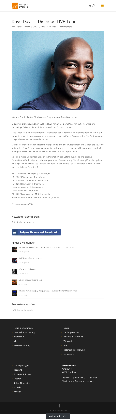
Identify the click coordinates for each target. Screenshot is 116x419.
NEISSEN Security (22, 345)
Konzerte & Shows (22, 374)
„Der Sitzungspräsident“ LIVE (30, 280)
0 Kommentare (65, 26)
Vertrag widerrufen (58, 416)
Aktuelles (51, 26)
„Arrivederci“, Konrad (27, 269)
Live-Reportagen (21, 365)
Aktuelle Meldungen (23, 328)
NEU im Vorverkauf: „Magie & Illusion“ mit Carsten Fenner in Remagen (46, 247)
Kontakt (17, 387)
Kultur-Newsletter (22, 383)
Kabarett (18, 369)
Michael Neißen (23, 26)
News (66, 328)
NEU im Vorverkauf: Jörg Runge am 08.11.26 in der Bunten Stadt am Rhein (48, 291)
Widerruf (68, 341)
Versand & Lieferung (73, 336)
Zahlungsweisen (71, 332)
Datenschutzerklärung (24, 332)
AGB (65, 345)
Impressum (19, 336)
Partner (17, 391)
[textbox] (58, 310)
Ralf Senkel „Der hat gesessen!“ (31, 258)
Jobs (16, 341)
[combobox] (58, 309)
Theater (17, 378)
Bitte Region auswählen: (23, 222)
